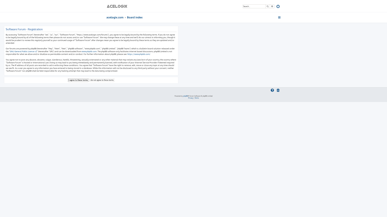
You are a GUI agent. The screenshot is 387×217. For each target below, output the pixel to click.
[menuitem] (278, 7)
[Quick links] (279, 17)
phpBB (185, 96)
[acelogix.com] (118, 6)
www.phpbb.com (89, 51)
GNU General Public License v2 (23, 51)
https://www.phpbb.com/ (138, 54)
